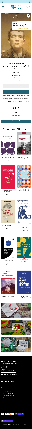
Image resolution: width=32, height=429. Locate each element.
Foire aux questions (7, 104)
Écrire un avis (16, 121)
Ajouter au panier (16, 91)
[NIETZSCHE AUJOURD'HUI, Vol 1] (8, 248)
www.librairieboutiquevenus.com (8, 372)
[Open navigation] (5, 7)
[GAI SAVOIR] (24, 248)
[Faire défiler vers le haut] (29, 424)
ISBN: (12, 75)
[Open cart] (29, 7)
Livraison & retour (5, 385)
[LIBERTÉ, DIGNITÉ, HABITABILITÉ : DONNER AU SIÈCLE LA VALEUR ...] (24, 212)
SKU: (14, 72)
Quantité (16, 77)
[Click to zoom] (28, 16)
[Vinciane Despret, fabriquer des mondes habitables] (8, 143)
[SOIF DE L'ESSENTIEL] (24, 176)
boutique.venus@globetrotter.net (8, 370)
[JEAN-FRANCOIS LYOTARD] (24, 143)
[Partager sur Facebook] (13, 108)
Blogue (2, 384)
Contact (3, 399)
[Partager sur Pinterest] (18, 108)
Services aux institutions (6, 391)
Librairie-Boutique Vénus (14, 424)
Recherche (3, 389)
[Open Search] (27, 7)
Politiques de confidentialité (7, 393)
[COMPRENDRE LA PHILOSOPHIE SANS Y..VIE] (8, 177)
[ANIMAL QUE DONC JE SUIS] (8, 282)
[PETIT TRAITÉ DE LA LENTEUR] (24, 282)
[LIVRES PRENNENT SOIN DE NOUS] (8, 211)
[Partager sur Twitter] (16, 108)
